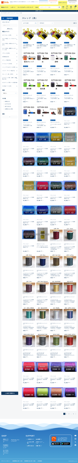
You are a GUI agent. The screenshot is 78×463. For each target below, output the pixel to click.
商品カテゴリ (4, 7)
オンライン (43, 2)
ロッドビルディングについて (25, 7)
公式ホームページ (39, 442)
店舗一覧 (38, 445)
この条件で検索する (10, 393)
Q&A (36, 7)
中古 (53, 2)
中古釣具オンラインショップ (5, 446)
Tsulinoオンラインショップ (15, 440)
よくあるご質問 (30, 442)
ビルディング (62, 2)
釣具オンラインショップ (5, 440)
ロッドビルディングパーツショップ (8, 12)
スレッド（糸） (19, 12)
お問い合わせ (30, 445)
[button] (1, 11)
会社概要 (38, 439)
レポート (13, 7)
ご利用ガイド (30, 439)
